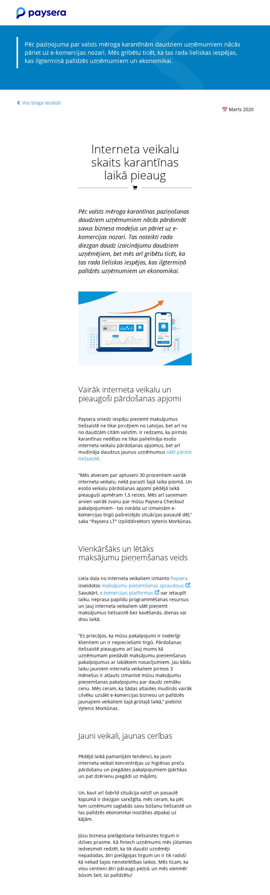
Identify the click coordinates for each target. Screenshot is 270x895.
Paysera (179, 578)
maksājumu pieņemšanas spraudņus (143, 585)
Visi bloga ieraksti (41, 103)
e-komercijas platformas (126, 593)
